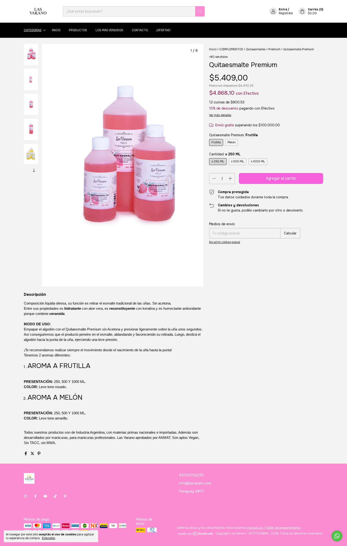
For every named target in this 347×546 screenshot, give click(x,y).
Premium (274, 49)
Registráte (286, 13)
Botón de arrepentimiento (283, 528)
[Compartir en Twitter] (32, 453)
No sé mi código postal (224, 242)
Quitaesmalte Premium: (233, 135)
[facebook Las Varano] (35, 496)
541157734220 (191, 475)
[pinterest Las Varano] (65, 496)
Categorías (33, 30)
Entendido (48, 538)
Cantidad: (225, 154)
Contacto (140, 30)
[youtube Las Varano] (45, 496)
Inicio (56, 30)
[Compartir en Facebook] (26, 453)
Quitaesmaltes (256, 49)
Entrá (283, 9)
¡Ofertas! (163, 30)
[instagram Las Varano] (25, 496)
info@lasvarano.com (195, 483)
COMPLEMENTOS (231, 49)
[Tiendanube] (195, 535)
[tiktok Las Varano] (55, 496)
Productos (78, 30)
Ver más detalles (220, 115)
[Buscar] (200, 11)
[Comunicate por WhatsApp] (337, 536)
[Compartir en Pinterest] (39, 453)
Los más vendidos (109, 30)
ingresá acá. (255, 528)
